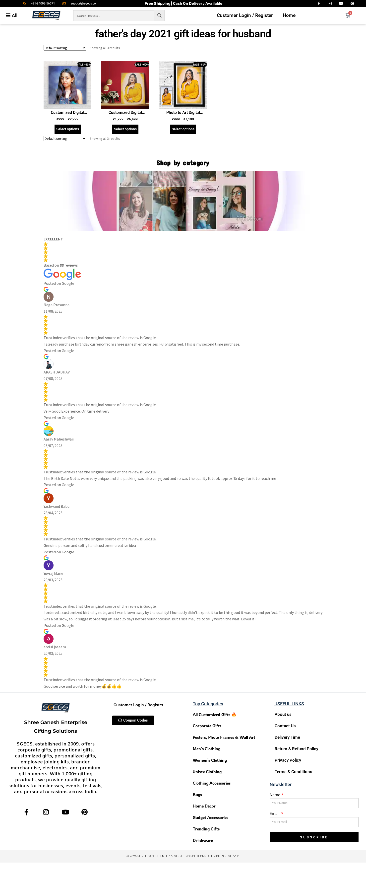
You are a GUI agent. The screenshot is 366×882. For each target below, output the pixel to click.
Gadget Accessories (210, 817)
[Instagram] (46, 812)
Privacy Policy (288, 760)
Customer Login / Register (245, 15)
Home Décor (204, 805)
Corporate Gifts (207, 725)
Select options (67, 129)
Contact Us (285, 725)
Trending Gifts (206, 828)
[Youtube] (65, 812)
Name (275, 795)
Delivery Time (287, 737)
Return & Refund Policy (296, 748)
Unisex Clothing (207, 771)
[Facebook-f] (26, 812)
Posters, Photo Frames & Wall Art (224, 737)
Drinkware (203, 840)
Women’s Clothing (210, 760)
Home (289, 15)
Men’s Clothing (206, 748)
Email (275, 813)
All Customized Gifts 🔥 (215, 714)
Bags (197, 794)
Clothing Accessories (212, 783)
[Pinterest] (84, 812)
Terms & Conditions (293, 771)
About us (283, 714)
